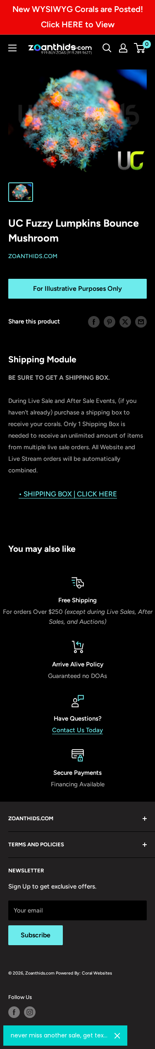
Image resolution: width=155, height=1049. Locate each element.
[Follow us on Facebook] (14, 1012)
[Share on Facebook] (94, 321)
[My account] (123, 48)
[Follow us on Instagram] (30, 1012)
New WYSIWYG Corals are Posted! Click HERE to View (77, 16)
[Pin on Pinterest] (109, 321)
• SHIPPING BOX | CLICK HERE (68, 494)
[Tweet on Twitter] (125, 321)
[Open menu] (12, 48)
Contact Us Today (77, 730)
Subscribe (35, 935)
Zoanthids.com (32, 256)
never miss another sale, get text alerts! (59, 1035)
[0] (140, 48)
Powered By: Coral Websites (84, 973)
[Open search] (107, 48)
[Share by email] (141, 321)
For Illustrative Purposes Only (77, 288)
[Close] (117, 1035)
